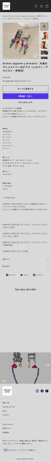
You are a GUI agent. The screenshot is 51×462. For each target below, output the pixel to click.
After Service (8, 424)
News (5, 411)
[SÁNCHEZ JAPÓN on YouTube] (47, 390)
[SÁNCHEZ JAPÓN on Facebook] (42, 390)
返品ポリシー (7, 428)
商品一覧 (6, 403)
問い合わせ (6, 266)
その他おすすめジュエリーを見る (15, 251)
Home (5, 16)
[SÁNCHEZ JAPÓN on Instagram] (37, 390)
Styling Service (9, 407)
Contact (6, 415)
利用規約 (6, 432)
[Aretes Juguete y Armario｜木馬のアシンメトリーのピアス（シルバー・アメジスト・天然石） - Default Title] (4, 340)
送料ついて (6, 259)
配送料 (8, 81)
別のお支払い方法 (25, 102)
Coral (11, 16)
